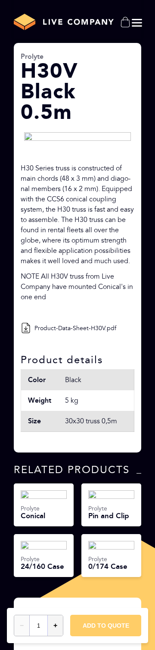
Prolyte (32, 56)
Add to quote (106, 625)
